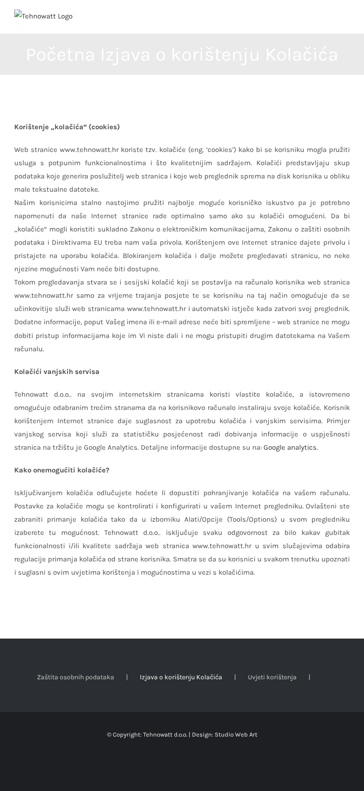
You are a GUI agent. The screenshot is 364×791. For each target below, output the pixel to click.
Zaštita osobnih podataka (75, 677)
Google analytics (290, 447)
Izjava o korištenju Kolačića (181, 677)
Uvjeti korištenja (272, 677)
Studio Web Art (236, 734)
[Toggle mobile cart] (329, 19)
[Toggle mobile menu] (346, 19)
